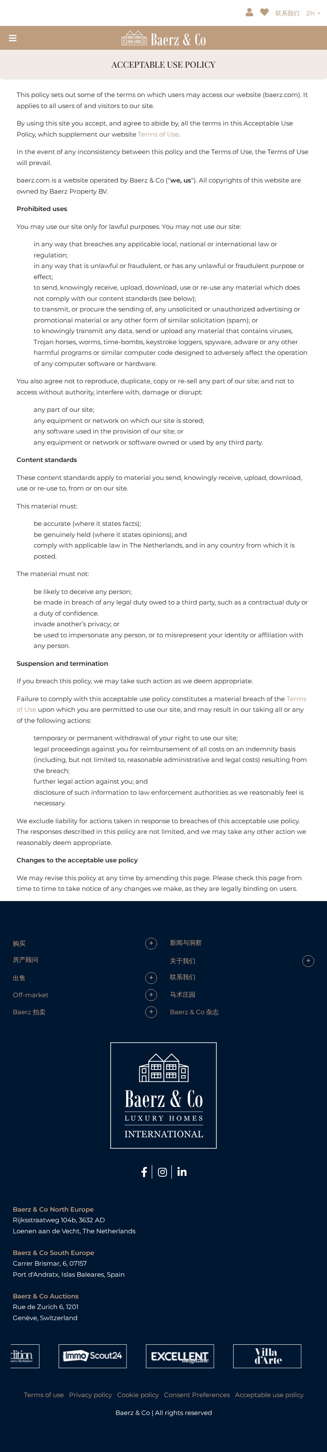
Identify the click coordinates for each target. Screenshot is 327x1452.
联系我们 (287, 13)
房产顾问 (25, 960)
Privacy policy (90, 1395)
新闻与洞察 (186, 943)
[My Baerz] (250, 13)
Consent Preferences (197, 1395)
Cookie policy (138, 1395)
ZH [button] (311, 13)
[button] (85, 943)
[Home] (163, 37)
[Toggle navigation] (12, 37)
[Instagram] (163, 1172)
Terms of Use (158, 134)
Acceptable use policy (269, 1395)
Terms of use (44, 1395)
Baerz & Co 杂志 (194, 1012)
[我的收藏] (265, 13)
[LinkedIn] (182, 1172)
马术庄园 (182, 994)
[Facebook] (145, 1172)
